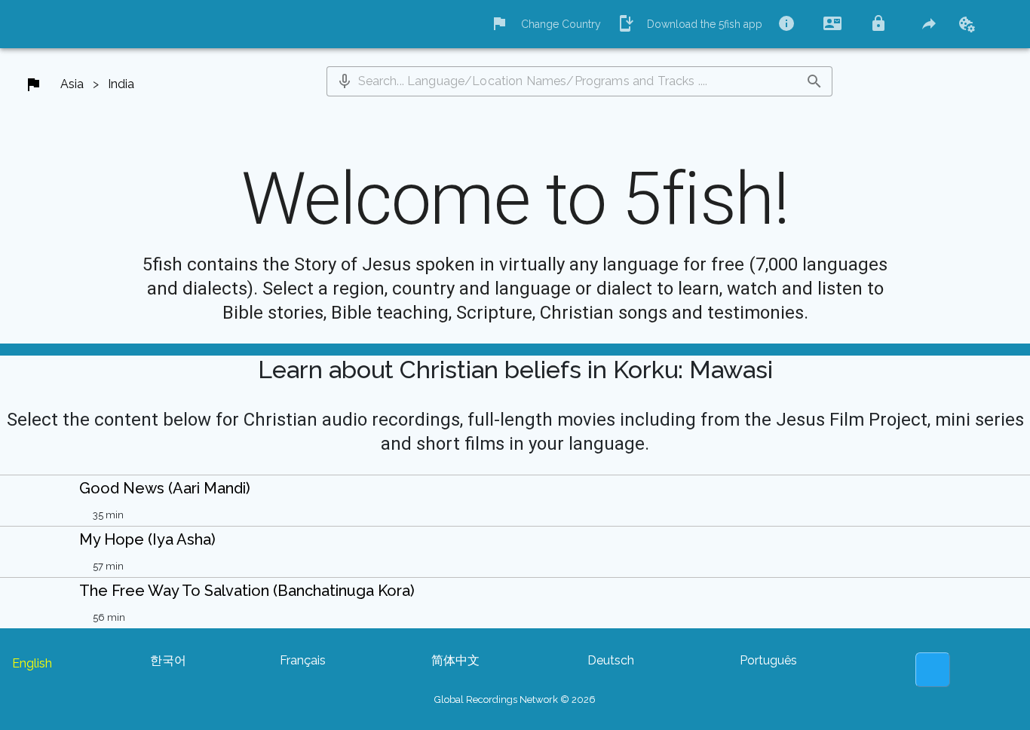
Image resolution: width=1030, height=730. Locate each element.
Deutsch (610, 660)
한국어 (168, 660)
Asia (72, 84)
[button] (345, 81)
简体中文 (455, 660)
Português (768, 660)
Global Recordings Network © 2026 (515, 699)
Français (303, 660)
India (121, 84)
